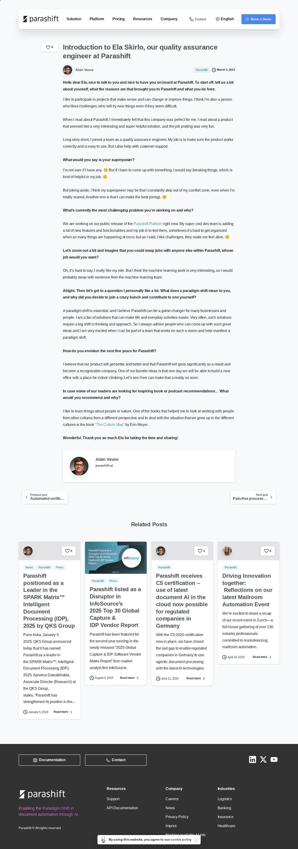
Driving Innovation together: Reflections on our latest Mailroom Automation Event (247, 590)
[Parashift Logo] (42, 794)
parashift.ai (104, 465)
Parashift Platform (148, 224)
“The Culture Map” (109, 425)
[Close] (195, 839)
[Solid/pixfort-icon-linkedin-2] (252, 759)
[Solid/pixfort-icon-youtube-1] (274, 759)
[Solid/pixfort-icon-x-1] (263, 759)
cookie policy (181, 839)
